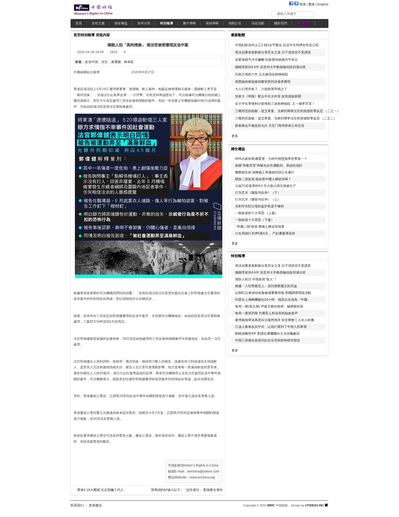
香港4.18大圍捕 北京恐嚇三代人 (100, 490)
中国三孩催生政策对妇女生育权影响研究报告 (267, 340)
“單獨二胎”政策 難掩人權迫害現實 (259, 227)
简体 (302, 4)
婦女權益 (121, 23)
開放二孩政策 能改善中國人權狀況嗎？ (263, 179)
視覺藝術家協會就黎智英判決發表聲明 (262, 82)
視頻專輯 (212, 23)
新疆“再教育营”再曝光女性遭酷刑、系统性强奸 (268, 165)
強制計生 (235, 23)
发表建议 (95, 505)
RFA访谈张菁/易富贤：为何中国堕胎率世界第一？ (271, 159)
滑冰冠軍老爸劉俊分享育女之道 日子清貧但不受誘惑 (273, 52)
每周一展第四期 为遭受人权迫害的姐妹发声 (266, 313)
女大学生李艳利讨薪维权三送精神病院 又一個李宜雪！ (275, 104)
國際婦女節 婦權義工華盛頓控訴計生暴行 (264, 172)
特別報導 (166, 23)
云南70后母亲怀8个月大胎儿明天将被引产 (265, 186)
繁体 (311, 4)
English (322, 4)
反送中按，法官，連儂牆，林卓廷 (109, 62)
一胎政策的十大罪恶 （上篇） (256, 213)
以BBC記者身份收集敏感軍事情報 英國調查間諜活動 (273, 293)
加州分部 (143, 23)
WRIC (271, 505)
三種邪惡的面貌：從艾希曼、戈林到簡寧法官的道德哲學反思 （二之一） (287, 111)
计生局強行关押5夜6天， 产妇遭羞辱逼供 (265, 233)
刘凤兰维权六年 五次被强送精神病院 (261, 74)
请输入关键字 (286, 14)
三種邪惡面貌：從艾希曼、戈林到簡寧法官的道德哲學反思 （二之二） (286, 118)
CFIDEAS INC (315, 505)
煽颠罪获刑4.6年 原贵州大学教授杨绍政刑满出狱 (270, 67)
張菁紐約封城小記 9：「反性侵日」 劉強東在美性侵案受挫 (191, 490)
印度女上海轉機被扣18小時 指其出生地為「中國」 (273, 300)
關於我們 (280, 23)
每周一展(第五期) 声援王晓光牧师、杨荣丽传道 (269, 306)
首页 (77, 35)
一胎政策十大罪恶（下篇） (254, 220)
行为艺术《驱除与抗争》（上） (258, 199)
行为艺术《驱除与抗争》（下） (258, 193)
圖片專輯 (189, 23)
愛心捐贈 (303, 23)
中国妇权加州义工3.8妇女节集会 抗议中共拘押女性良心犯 (277, 45)
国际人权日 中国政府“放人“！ (256, 279)
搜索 (321, 14)
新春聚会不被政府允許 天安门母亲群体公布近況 (269, 126)
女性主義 (98, 23)
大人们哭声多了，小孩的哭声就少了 (261, 89)
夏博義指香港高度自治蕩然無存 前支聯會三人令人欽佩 (274, 320)
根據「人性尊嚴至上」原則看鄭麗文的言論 (266, 286)
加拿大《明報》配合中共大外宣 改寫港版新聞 (268, 96)
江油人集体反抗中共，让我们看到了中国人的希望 (271, 327)
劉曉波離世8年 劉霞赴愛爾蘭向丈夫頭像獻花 (267, 333)
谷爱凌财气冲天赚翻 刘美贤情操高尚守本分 (266, 60)
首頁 (78, 23)
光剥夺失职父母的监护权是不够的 (259, 206)
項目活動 (257, 23)
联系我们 (77, 505)
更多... (320, 148)
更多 (235, 136)
